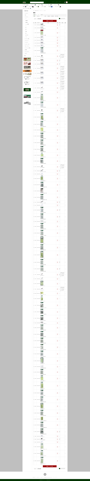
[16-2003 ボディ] (41, 91)
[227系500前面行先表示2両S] (41, 261)
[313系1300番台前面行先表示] (41, 333)
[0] (67, 2)
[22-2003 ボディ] (41, 204)
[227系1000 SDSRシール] (41, 239)
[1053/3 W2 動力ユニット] (41, 42)
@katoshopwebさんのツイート (27, 78)
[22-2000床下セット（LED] (41, 201)
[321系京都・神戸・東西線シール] (41, 418)
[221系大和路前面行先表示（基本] (41, 190)
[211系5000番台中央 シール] (41, 154)
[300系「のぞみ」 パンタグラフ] (41, 304)
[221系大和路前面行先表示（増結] (41, 196)
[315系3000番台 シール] (41, 405)
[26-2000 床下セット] (41, 288)
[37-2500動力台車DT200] (41, 438)
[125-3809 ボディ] (41, 72)
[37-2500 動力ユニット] (41, 435)
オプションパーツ (27, 40)
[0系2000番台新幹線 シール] (41, 27)
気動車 (26, 31)
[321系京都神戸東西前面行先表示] (41, 424)
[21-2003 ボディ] (41, 173)
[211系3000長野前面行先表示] (41, 123)
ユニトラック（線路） (27, 38)
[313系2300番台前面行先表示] (41, 346)
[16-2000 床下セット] (41, 87)
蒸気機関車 (26, 20)
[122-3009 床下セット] (41, 63)
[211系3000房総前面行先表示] (41, 135)
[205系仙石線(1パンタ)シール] (41, 116)
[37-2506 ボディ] (41, 441)
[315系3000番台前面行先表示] (41, 412)
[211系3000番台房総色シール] (41, 129)
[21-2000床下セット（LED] (41, 170)
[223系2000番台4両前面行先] (41, 209)
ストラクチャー (26, 42)
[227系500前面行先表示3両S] (41, 268)
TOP (33, 10)
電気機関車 (26, 22)
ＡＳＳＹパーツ (40, 10)
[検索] (43, 2)
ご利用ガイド (41, 477)
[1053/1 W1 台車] (41, 39)
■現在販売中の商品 (36, 10)
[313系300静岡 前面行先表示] (41, 371)
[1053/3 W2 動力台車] (41, 45)
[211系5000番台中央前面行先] (41, 160)
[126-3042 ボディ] (41, 77)
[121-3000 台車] (41, 55)
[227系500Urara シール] (41, 254)
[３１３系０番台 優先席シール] (41, 322)
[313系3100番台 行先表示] (41, 392)
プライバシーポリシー (55, 477)
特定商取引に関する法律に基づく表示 (47, 477)
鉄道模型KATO (34, 477)
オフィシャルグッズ (27, 51)
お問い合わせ (38, 477)
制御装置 (26, 49)
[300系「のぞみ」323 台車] (41, 317)
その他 (25, 53)
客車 (25, 29)
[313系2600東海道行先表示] (41, 353)
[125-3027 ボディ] (41, 67)
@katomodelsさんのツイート (27, 83)
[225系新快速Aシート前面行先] (41, 232)
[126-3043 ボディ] (41, 82)
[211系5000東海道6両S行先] (41, 148)
